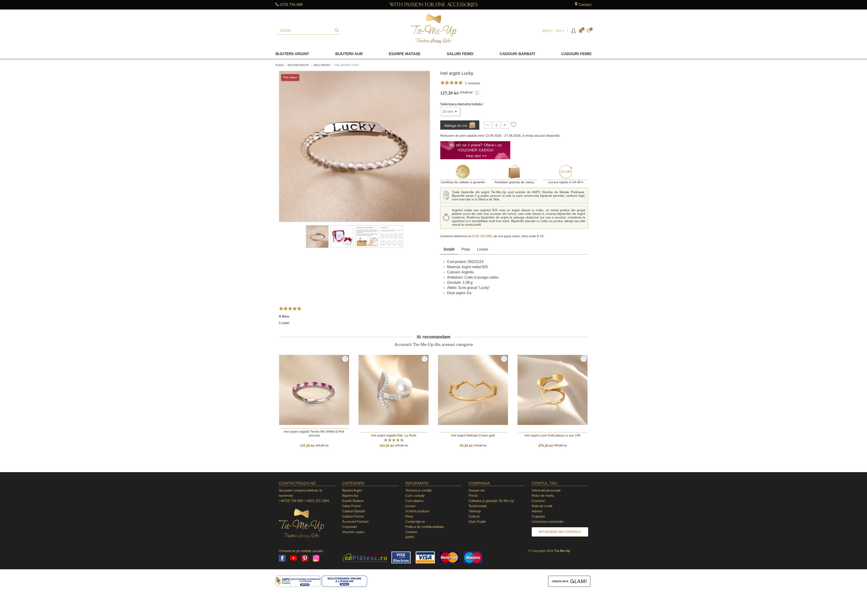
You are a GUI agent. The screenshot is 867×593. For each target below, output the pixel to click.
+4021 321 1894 (317, 501)
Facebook (282, 558)
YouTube (293, 558)
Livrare (482, 249)
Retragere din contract (560, 532)
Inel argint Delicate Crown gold (473, 435)
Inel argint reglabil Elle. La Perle (393, 435)
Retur (409, 516)
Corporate (349, 527)
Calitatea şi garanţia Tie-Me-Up (491, 501)
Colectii (473, 516)
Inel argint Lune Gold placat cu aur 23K (552, 435)
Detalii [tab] (449, 249)
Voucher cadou (353, 532)
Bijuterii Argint (292, 54)
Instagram (316, 558)
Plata (465, 249)
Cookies (411, 532)
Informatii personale (546, 490)
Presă (472, 495)
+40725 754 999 (291, 501)
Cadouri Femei (576, 54)
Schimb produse (417, 511)
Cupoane (538, 516)
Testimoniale (477, 506)
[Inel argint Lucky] (317, 236)
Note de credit (542, 506)
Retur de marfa (543, 495)
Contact (585, 4)
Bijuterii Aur (349, 54)
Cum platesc (414, 501)
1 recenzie (472, 83)
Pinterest (304, 558)
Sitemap (474, 511)
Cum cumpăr (415, 495)
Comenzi (538, 501)
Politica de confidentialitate (424, 527)
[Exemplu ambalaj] (342, 236)
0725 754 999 (291, 4)
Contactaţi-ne (415, 521)
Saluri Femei (460, 54)
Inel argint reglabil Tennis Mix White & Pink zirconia (314, 433)
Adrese (537, 511)
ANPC (410, 537)
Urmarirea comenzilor (548, 521)
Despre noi (476, 490)
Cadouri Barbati (517, 54)
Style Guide (477, 521)
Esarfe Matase (404, 54)
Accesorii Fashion (355, 521)
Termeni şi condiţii (418, 490)
